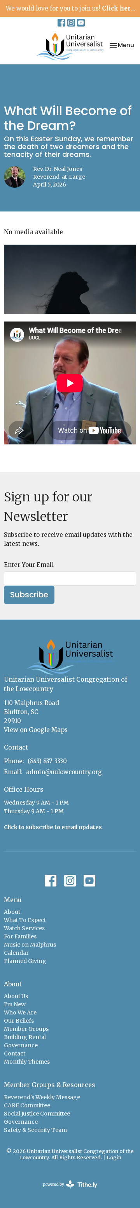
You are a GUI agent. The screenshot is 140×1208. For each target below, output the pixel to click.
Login (114, 1157)
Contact (14, 1053)
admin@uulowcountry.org (64, 772)
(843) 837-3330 (47, 761)
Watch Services (24, 928)
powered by (66, 1191)
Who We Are (20, 1012)
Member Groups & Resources (49, 1085)
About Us (16, 996)
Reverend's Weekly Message (42, 1097)
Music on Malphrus (30, 944)
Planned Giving (25, 961)
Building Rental (25, 1037)
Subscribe (29, 594)
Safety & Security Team (35, 1129)
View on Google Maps (36, 730)
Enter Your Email (29, 564)
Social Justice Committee (37, 1113)
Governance (21, 1045)
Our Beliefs (19, 1020)
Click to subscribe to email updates (53, 827)
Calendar (16, 952)
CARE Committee (27, 1105)
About (12, 911)
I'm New (15, 1004)
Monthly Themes (27, 1061)
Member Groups (26, 1028)
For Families (20, 936)
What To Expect (25, 920)
